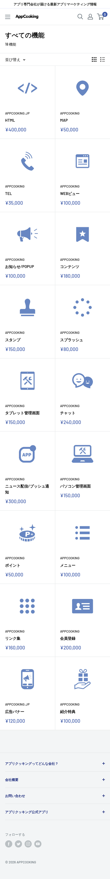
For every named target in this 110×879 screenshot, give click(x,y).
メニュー (67, 565)
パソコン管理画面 (75, 486)
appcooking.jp (17, 113)
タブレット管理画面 (22, 412)
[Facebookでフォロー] (8, 843)
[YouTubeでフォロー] (37, 843)
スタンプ (12, 339)
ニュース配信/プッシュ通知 (27, 489)
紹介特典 (67, 711)
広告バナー (14, 711)
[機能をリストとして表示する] (102, 59)
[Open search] (80, 16)
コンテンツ (69, 266)
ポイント (12, 565)
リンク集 (12, 638)
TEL (8, 193)
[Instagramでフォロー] (28, 843)
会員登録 (67, 638)
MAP (64, 120)
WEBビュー (70, 193)
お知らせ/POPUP (19, 266)
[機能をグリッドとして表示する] (94, 59)
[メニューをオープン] (7, 17)
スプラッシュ (71, 339)
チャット (67, 412)
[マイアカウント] (90, 16)
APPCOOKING (70, 113)
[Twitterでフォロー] (18, 843)
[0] (100, 17)
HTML (10, 120)
